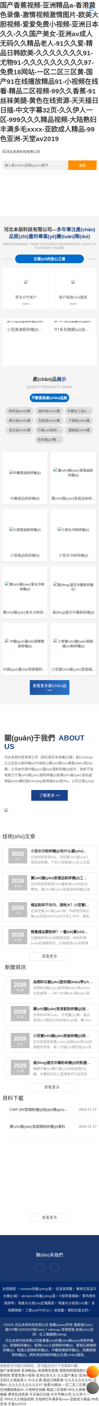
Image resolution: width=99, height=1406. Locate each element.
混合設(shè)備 (19, 430)
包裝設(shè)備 (49, 420)
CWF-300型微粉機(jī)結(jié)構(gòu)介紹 (40, 1110)
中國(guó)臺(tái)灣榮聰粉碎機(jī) (28, 669)
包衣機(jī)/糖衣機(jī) (52, 439)
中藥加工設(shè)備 (81, 411)
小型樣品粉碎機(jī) (25, 555)
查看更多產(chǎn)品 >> (50, 688)
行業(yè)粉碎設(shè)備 (54, 430)
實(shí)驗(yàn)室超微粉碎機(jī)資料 (37, 1126)
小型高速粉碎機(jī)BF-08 (28, 330)
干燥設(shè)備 (79, 420)
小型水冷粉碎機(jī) (73, 555)
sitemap (54, 1329)
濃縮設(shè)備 (79, 430)
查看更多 (49, 956)
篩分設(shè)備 (19, 420)
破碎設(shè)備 (49, 411)
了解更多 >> (49, 795)
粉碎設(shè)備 (19, 411)
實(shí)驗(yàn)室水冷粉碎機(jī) (27, 612)
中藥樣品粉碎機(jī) (25, 498)
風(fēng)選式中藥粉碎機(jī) (73, 612)
